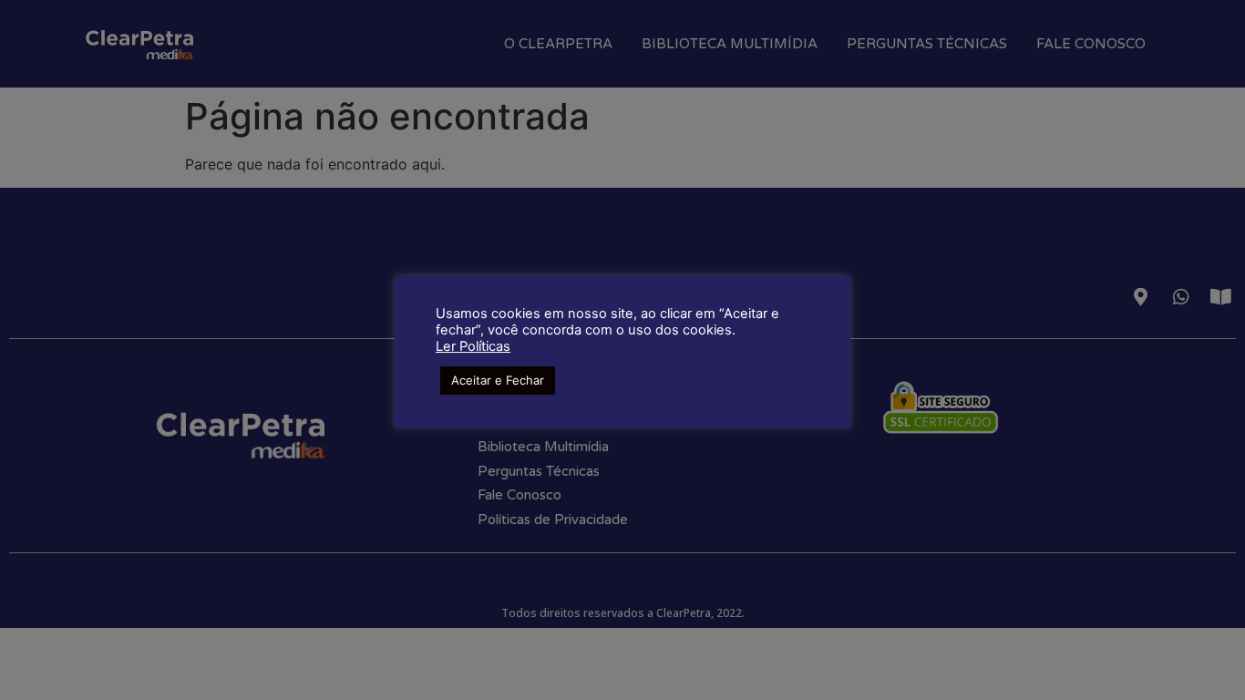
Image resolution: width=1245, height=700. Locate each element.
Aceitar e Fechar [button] (497, 380)
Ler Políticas (473, 346)
